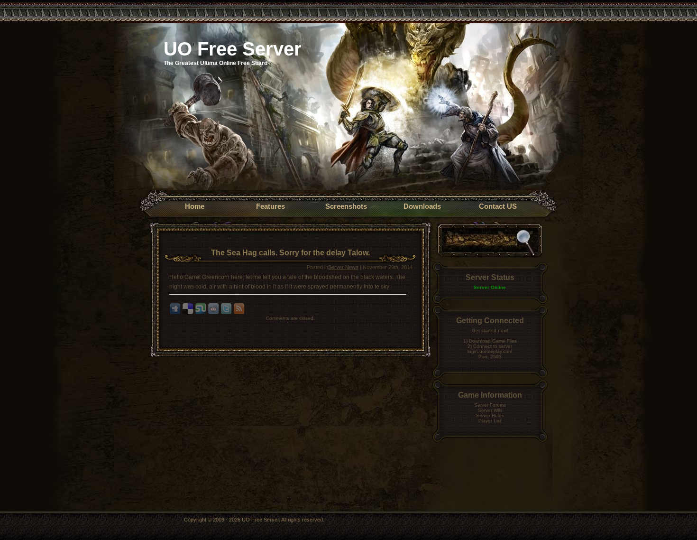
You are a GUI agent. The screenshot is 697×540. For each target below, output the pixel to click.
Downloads (422, 206)
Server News (343, 267)
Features (270, 206)
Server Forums (490, 405)
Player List (489, 420)
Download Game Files (493, 341)
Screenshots (346, 206)
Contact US (498, 206)
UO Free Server (233, 48)
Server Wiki (490, 410)
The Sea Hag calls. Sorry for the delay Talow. (290, 253)
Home (194, 206)
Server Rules (490, 415)
